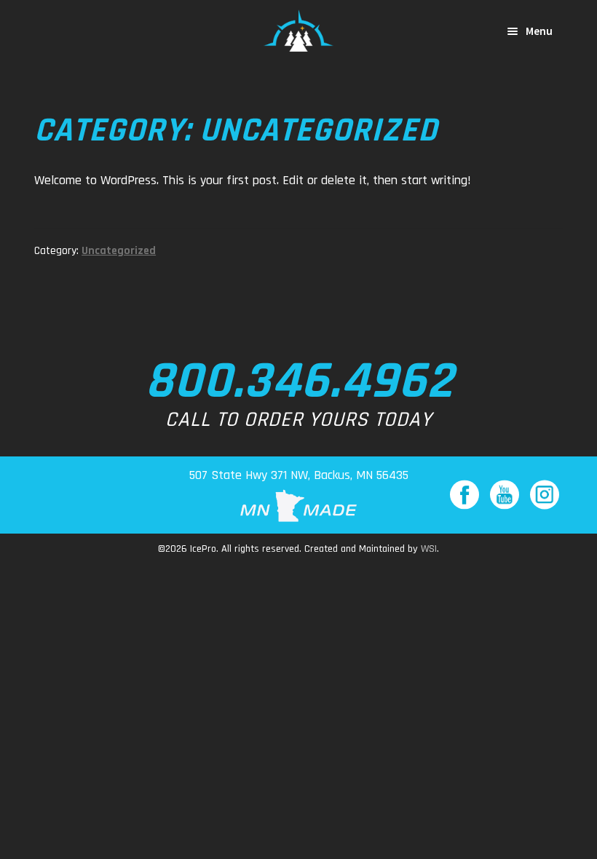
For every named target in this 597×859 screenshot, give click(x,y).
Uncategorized (119, 250)
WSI (429, 548)
